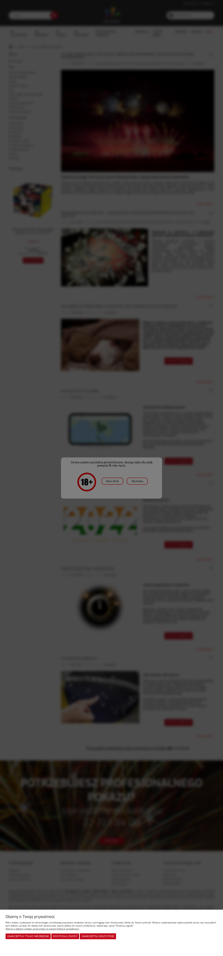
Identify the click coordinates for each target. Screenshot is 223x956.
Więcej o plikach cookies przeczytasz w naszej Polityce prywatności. (42, 928)
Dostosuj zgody (65, 936)
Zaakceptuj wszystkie (98, 936)
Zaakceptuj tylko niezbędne (28, 936)
